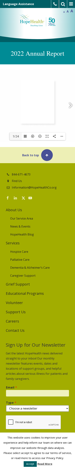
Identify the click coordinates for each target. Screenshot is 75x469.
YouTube (31, 199)
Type (11, 403)
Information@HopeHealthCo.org (34, 187)
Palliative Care (19, 260)
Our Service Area (21, 218)
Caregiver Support (22, 276)
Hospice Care (19, 252)
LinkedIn (17, 199)
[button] (37, 155)
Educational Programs (25, 293)
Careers (12, 321)
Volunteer (14, 302)
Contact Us (15, 330)
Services (13, 243)
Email (11, 387)
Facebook (9, 199)
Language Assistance (18, 4)
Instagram (39, 199)
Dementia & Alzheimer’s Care (30, 268)
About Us (14, 209)
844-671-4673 (21, 174)
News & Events (20, 226)
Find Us (17, 181)
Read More (45, 464)
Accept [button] (30, 464)
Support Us (16, 311)
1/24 (16, 136)
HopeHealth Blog (22, 234)
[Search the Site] (63, 4)
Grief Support (18, 284)
